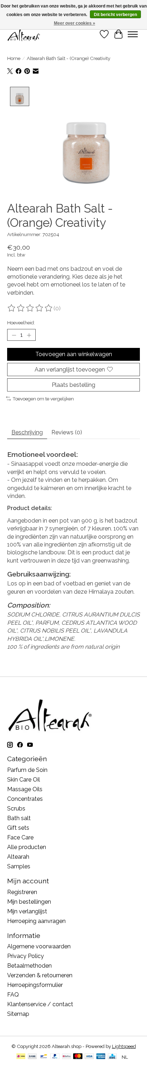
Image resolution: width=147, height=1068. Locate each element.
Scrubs (16, 808)
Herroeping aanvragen (36, 921)
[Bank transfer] (32, 1056)
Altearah (18, 856)
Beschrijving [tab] (27, 432)
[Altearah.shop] (24, 34)
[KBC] (112, 1056)
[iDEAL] (20, 1056)
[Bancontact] (43, 1056)
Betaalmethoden (29, 965)
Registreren (22, 892)
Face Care (20, 837)
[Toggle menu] (133, 34)
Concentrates (25, 798)
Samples (18, 866)
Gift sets (18, 827)
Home (13, 58)
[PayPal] (55, 1056)
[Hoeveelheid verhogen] (29, 335)
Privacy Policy (25, 956)
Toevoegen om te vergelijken (43, 398)
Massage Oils (24, 789)
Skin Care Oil (23, 779)
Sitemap (18, 1013)
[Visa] (89, 1056)
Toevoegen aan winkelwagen (73, 354)
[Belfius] (66, 1056)
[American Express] (101, 1056)
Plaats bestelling (73, 384)
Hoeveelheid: (21, 322)
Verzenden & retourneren (39, 975)
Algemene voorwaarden (39, 946)
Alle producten (26, 847)
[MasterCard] (77, 1056)
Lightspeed (124, 1046)
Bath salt (19, 818)
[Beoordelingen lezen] (30, 308)
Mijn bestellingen (29, 901)
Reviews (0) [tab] (66, 432)
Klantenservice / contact (40, 1004)
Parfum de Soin (27, 770)
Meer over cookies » (74, 23)
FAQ (13, 994)
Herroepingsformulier (35, 985)
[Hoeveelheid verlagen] (14, 335)
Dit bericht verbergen (115, 14)
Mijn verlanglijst (27, 911)
